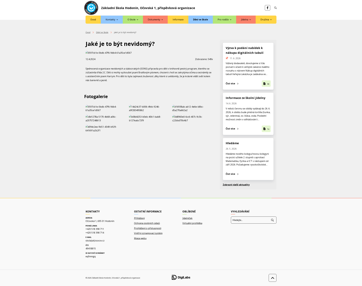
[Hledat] (272, 220)
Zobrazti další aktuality (236, 184)
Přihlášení (139, 218)
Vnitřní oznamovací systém (148, 233)
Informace (178, 19)
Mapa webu (140, 238)
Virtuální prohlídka (192, 223)
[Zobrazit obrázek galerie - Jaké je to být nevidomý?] (106, 108)
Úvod (93, 19)
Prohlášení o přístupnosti (147, 228)
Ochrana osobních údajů (147, 223)
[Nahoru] (271, 278)
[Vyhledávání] (275, 7)
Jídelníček (187, 218)
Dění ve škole (200, 19)
